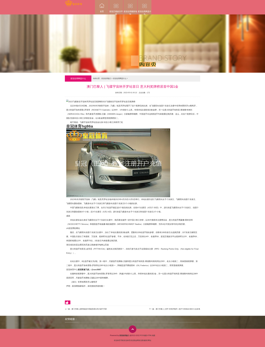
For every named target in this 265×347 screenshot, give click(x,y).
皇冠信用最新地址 (130, 12)
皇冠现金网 (134, 340)
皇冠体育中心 (72, 269)
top (132, 329)
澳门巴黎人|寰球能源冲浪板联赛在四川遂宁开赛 (89, 309)
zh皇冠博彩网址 (73, 228)
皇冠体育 (127, 340)
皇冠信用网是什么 (144, 12)
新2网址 (148, 340)
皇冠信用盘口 (106, 78)
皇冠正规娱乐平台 (116, 12)
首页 (102, 11)
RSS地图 (143, 335)
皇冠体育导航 (119, 340)
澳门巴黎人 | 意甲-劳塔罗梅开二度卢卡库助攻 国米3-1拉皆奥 (178, 309)
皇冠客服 (142, 340)
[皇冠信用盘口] (73, 2)
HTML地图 (151, 335)
